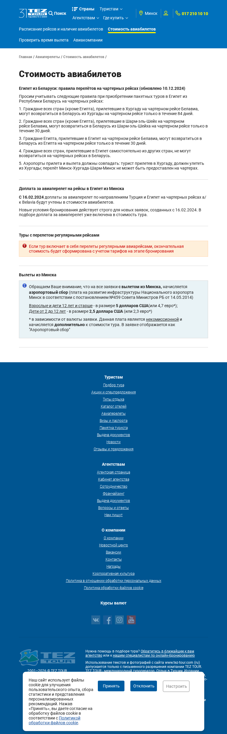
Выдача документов (113, 434)
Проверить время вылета (44, 40)
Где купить (113, 17)
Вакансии (113, 552)
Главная (25, 56)
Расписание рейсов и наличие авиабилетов (61, 29)
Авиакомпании (88, 40)
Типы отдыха (113, 399)
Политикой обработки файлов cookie (54, 720)
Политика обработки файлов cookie (113, 587)
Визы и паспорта (113, 420)
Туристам (109, 9)
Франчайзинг (113, 493)
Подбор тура (113, 384)
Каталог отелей (114, 406)
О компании (114, 537)
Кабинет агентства (113, 479)
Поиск (60, 13)
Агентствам (83, 17)
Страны (87, 9)
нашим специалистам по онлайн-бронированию (154, 655)
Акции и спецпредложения (113, 392)
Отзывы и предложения (114, 448)
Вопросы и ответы (113, 507)
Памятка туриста (114, 427)
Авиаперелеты (47, 56)
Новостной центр (113, 544)
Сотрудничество (113, 486)
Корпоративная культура (113, 573)
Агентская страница (113, 472)
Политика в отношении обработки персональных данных (113, 580)
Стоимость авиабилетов (132, 29)
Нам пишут (113, 514)
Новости (113, 441)
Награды (113, 566)
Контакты (114, 559)
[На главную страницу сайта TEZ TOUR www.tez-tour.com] (33, 13)
